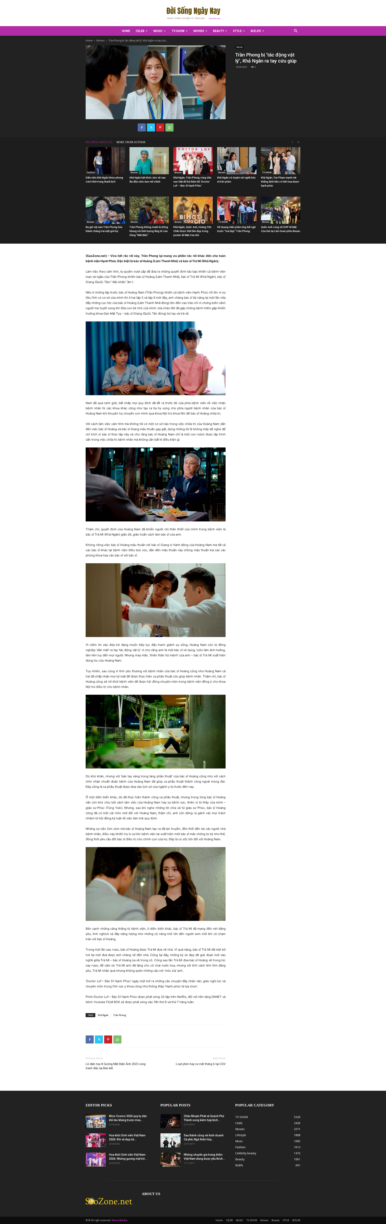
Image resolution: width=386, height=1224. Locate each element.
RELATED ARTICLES (99, 142)
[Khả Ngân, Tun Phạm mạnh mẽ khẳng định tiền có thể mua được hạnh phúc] (280, 160)
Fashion (91, 172)
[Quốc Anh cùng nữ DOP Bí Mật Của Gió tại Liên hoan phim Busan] (280, 210)
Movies (198, 31)
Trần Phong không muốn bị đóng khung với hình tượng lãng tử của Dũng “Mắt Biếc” (148, 231)
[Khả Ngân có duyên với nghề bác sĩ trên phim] (237, 160)
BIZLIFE (256, 31)
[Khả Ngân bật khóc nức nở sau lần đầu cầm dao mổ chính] (149, 160)
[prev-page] (292, 142)
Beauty (218, 31)
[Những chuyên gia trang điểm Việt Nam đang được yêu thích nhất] (170, 1160)
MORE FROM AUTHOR (130, 142)
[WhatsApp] (169, 127)
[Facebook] (142, 127)
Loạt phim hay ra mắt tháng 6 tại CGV (201, 1064)
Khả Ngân (103, 1015)
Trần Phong (119, 1015)
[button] (295, 31)
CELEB (140, 31)
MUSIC (158, 31)
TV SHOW (178, 31)
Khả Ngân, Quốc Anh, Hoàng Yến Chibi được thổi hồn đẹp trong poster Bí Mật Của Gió (192, 231)
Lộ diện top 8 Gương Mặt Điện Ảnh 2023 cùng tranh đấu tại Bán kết (116, 1066)
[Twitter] (151, 127)
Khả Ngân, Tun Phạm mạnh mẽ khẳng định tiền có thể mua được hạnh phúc (280, 181)
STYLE (237, 31)
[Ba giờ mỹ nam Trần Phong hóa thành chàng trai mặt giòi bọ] (105, 210)
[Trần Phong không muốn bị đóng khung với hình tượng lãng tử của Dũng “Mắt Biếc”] (149, 210)
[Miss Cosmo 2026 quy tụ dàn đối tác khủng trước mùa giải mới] (96, 1121)
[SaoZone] (193, 13)
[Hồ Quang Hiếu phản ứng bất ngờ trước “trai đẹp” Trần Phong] (237, 210)
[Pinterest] (160, 127)
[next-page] (298, 142)
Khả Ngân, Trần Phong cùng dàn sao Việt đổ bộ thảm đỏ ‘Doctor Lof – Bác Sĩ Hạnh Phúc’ (192, 181)
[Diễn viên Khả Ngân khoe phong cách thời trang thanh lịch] (105, 160)
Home (126, 31)
